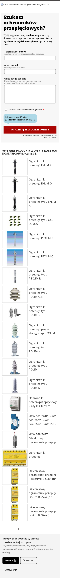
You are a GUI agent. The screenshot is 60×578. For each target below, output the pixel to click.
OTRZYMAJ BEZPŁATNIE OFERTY (30, 129)
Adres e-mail (11, 65)
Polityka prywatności (29, 529)
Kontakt (13, 529)
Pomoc (45, 529)
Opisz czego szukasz (15, 79)
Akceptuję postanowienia (25, 109)
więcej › (54, 137)
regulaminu (37, 109)
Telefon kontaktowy (15, 52)
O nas (3, 529)
